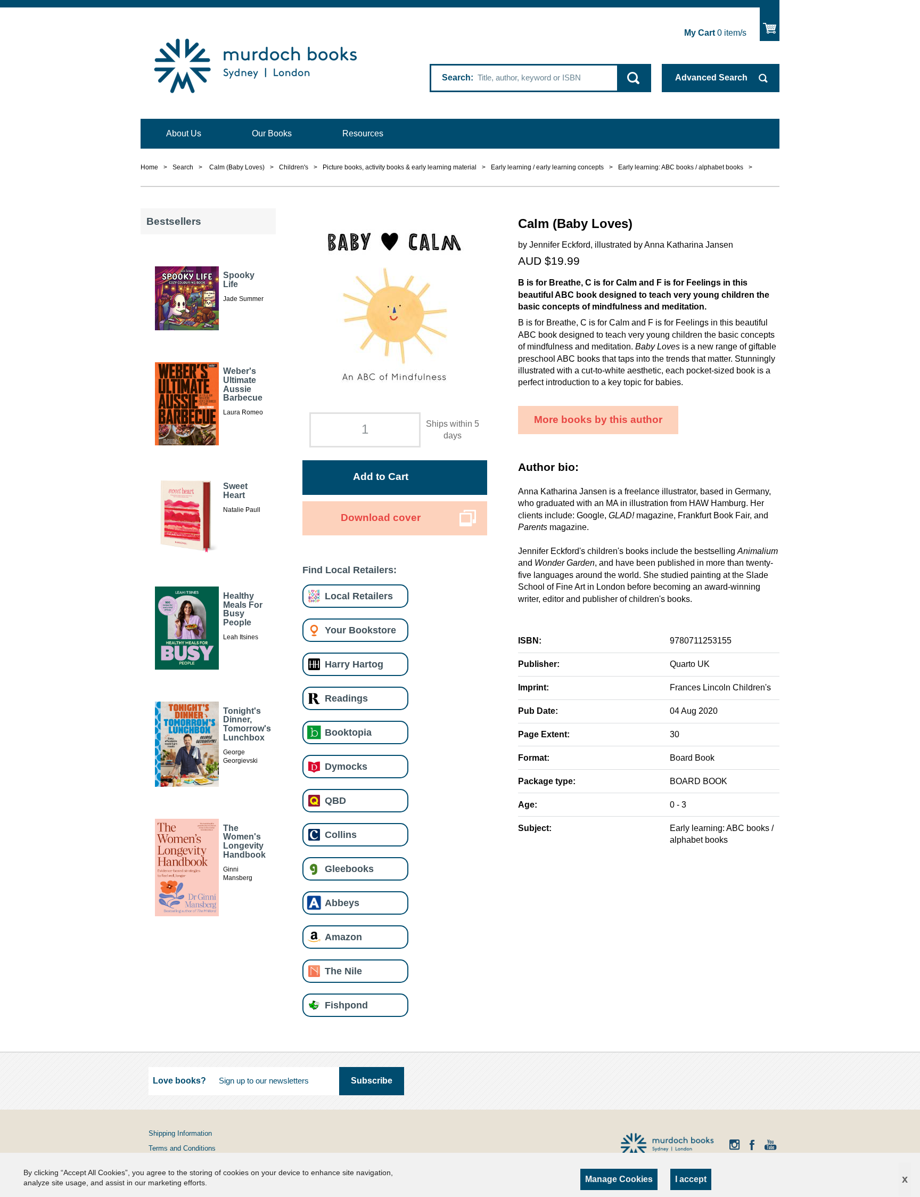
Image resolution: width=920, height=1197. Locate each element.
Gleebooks (349, 868)
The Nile (343, 970)
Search (456, 77)
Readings (346, 698)
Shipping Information (180, 1133)
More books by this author (598, 419)
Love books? (179, 1080)
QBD (335, 800)
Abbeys (342, 902)
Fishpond (346, 1005)
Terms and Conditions (182, 1148)
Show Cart (769, 24)
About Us (183, 133)
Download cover (381, 517)
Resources (362, 133)
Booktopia (348, 732)
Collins (341, 834)
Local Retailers (359, 595)
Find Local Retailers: (349, 569)
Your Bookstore (360, 630)
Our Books (272, 133)
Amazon (343, 936)
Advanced (711, 77)
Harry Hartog (354, 664)
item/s (715, 32)
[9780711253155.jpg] (394, 306)
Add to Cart (380, 476)
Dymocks (346, 766)
